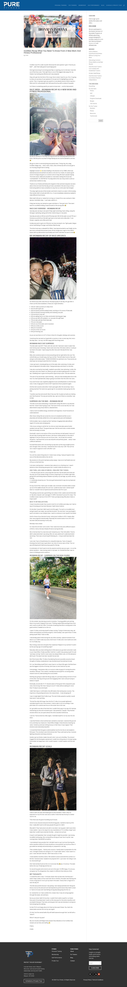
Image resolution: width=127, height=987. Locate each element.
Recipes (92, 101)
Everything (92, 86)
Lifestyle (92, 96)
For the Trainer (93, 106)
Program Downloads (95, 98)
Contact (72, 961)
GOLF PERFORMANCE (93, 5)
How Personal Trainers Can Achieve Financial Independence (95, 78)
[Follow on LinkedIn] (96, 974)
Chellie (26, 55)
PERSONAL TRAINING (61, 5)
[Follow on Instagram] (90, 974)
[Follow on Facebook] (93, 974)
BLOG (102, 5)
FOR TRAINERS (72, 5)
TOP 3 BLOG (93, 103)
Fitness (92, 90)
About (72, 951)
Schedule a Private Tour (33, 981)
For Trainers (73, 954)
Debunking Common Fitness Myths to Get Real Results (96, 62)
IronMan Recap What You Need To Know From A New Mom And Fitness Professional (52, 51)
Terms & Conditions (97, 980)
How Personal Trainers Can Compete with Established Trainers (95, 68)
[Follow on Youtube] (99, 974)
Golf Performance (57, 957)
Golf (91, 93)
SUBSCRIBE (92, 16)
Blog (71, 957)
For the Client (92, 88)
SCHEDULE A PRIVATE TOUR (114, 5)
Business (92, 108)
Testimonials (93, 116)
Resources (93, 113)
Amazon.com (92, 43)
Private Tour (55, 961)
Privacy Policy (87, 980)
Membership (55, 954)
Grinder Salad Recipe (94, 73)
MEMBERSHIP (82, 5)
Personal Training (57, 951)
